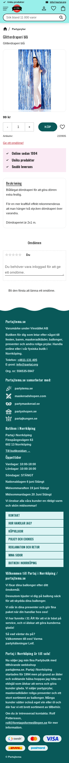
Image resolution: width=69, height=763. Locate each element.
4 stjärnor (16, 254)
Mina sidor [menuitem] (15, 555)
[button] (5, 8)
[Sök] (61, 17)
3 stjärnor (13, 254)
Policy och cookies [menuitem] (21, 539)
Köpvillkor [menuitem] (15, 531)
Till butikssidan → (18, 450)
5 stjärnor (20, 254)
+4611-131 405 (27, 360)
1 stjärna (6, 254)
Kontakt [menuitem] (14, 515)
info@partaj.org (58, 2)
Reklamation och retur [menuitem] (24, 547)
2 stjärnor (10, 254)
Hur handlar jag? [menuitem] (20, 523)
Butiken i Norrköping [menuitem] (22, 563)
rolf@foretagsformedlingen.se (26, 722)
